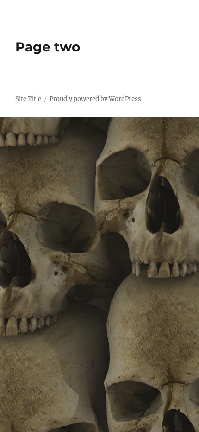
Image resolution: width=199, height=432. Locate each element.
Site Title (28, 99)
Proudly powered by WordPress (95, 99)
